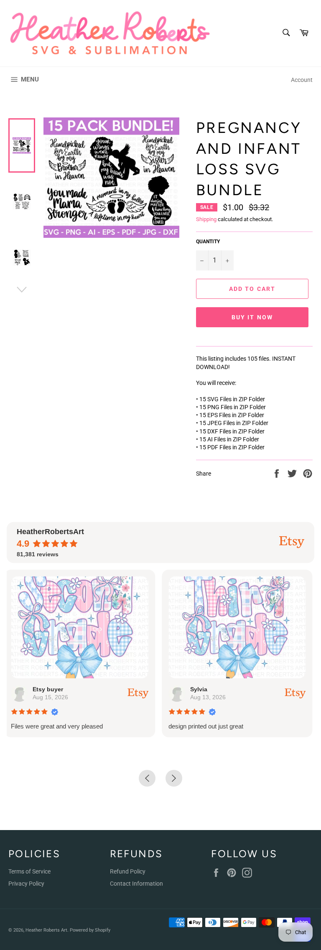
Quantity (208, 242)
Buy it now (252, 317)
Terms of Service (29, 871)
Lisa (210, 689)
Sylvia (55, 689)
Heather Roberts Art (46, 930)
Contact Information (136, 883)
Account (302, 79)
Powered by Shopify (90, 930)
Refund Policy (127, 871)
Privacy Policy (26, 883)
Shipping (206, 219)
